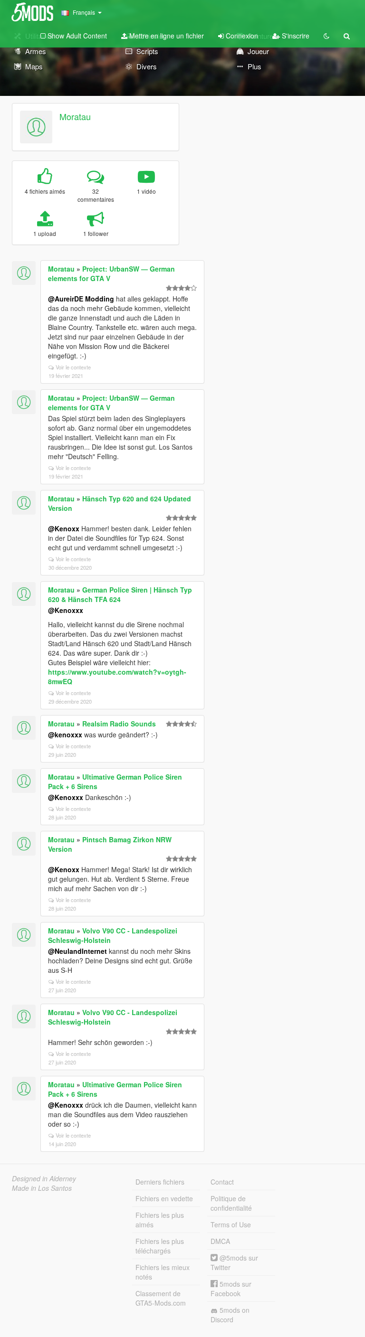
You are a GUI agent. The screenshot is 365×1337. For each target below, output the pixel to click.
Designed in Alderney (44, 1178)
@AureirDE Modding (81, 298)
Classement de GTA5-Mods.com (160, 1298)
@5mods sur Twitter (234, 1262)
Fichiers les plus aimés (159, 1219)
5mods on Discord (230, 1314)
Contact (222, 1181)
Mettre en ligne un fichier (165, 35)
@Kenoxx (63, 528)
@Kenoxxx (65, 610)
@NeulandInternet (77, 951)
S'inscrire (294, 35)
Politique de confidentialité (231, 1203)
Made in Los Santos (42, 1188)
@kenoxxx (65, 734)
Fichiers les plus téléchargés (159, 1245)
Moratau (75, 116)
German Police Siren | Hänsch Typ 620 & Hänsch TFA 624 (120, 594)
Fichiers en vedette (164, 1198)
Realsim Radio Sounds (119, 723)
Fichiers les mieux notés (162, 1271)
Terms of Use (231, 1224)
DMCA (220, 1241)
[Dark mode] (326, 35)
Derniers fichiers (159, 1181)
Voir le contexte (73, 367)
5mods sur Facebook (231, 1288)
